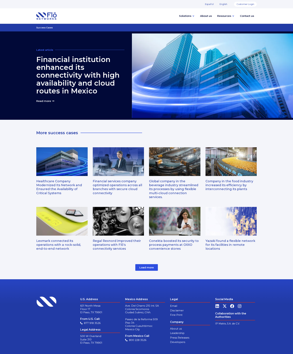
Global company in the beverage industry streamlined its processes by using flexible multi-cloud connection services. (173, 189)
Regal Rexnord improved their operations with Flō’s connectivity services (117, 245)
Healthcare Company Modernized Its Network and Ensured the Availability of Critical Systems (59, 187)
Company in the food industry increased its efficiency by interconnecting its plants (229, 185)
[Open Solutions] (193, 16)
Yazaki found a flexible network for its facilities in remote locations (230, 245)
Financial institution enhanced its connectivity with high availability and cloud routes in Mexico (78, 75)
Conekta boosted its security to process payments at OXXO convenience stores (174, 245)
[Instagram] (240, 306)
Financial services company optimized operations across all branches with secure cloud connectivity (117, 187)
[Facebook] (232, 306)
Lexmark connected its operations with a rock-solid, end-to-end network (58, 245)
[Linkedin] (217, 306)
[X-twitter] (225, 306)
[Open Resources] (233, 16)
